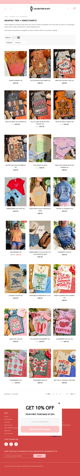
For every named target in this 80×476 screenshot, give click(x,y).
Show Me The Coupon (40, 429)
